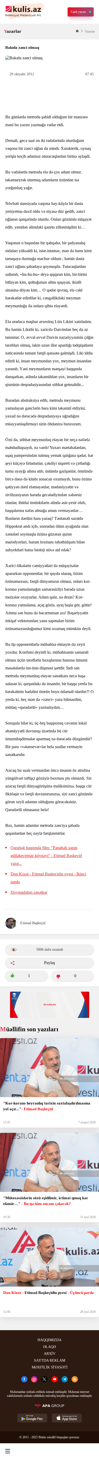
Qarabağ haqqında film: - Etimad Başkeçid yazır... (46, 855)
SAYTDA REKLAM (49, 1360)
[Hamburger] (7, 1451)
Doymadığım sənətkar (29, 892)
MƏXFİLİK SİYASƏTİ (50, 1367)
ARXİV (49, 1354)
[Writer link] (69, 1451)
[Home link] (48, 1451)
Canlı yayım (78, 12)
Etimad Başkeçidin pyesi (48, 878)
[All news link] (90, 1451)
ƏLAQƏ (49, 1347)
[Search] (28, 1451)
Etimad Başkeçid (32, 923)
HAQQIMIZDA (49, 1340)
